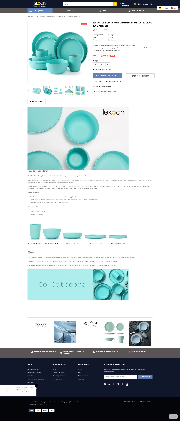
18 (96, 91)
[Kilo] (65, 332)
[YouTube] (127, 384)
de (132, 402)
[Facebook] (105, 384)
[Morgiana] (90, 324)
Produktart (97, 40)
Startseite (30, 16)
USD (148, 402)
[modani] (40, 324)
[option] (69, 10)
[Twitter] (109, 384)
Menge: (95, 61)
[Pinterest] (114, 384)
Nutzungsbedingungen (61, 402)
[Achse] (140, 333)
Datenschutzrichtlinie (77, 402)
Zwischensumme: (99, 69)
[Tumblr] (123, 384)
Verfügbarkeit (98, 35)
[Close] (36, 385)
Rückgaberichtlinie (47, 402)
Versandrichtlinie (34, 402)
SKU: (94, 37)
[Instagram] (118, 384)
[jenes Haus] (115, 332)
